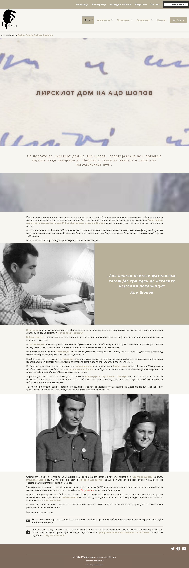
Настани (161, 20)
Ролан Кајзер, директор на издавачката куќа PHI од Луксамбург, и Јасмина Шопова (94, 221)
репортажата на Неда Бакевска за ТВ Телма (124, 532)
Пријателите (120, 366)
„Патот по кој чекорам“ (70, 332)
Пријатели (141, 4)
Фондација (82, 4)
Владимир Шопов (36, 479)
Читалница (123, 20)
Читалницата (37, 344)
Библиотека (103, 20)
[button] (92, 20)
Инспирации (143, 20)
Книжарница (99, 4)
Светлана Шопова (142, 476)
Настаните (68, 358)
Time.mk (60, 535)
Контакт (154, 4)
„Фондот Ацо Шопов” (91, 479)
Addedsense (98, 565)
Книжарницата (84, 366)
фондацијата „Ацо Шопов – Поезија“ (106, 376)
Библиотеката (34, 337)
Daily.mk (48, 535)
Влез (87, 20)
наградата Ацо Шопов (81, 369)
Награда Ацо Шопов (120, 4)
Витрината (32, 329)
